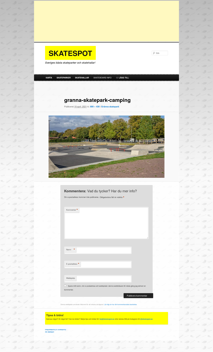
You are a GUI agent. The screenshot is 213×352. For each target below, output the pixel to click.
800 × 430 (95, 106)
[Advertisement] (106, 21)
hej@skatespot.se (107, 319)
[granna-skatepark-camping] (106, 146)
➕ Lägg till (122, 77)
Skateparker (64, 77)
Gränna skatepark (110, 106)
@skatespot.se (146, 319)
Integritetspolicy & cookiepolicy (55, 330)
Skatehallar (82, 77)
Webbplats (70, 278)
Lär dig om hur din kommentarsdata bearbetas (120, 304)
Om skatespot (49, 332)
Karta (49, 77)
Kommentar (72, 210)
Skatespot (70, 53)
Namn (70, 249)
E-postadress (72, 264)
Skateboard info (102, 77)
